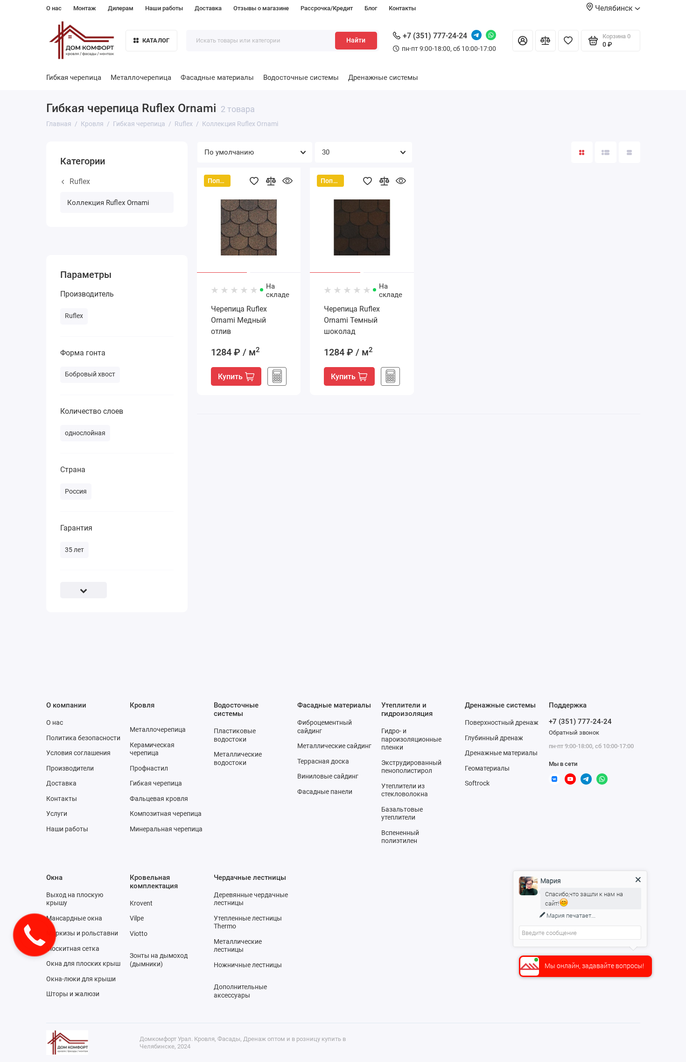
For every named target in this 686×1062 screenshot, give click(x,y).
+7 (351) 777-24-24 (435, 35)
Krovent (141, 903)
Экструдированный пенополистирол (411, 767)
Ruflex (80, 181)
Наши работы (164, 8)
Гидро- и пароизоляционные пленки (411, 739)
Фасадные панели (324, 791)
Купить (230, 376)
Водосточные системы (301, 77)
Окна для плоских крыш (83, 963)
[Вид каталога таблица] (629, 152)
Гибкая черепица (73, 77)
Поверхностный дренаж (502, 722)
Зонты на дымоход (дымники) (159, 960)
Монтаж (84, 8)
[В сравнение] (271, 181)
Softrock (477, 783)
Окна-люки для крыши (81, 979)
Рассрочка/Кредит (327, 8)
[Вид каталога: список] (605, 152)
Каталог (156, 40)
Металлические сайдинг (334, 746)
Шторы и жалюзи (72, 994)
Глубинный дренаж (494, 738)
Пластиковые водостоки (235, 735)
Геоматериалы (487, 768)
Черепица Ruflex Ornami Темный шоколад (352, 320)
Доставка (208, 8)
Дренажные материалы (501, 753)
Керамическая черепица (152, 749)
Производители (70, 768)
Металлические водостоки (238, 758)
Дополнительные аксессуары (240, 991)
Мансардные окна (74, 918)
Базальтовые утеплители (402, 813)
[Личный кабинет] (522, 40)
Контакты (402, 8)
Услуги (56, 813)
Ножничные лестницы (248, 965)
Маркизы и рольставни (82, 933)
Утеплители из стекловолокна (404, 790)
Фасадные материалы (217, 77)
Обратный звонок (574, 732)
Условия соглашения (78, 753)
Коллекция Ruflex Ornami (108, 202)
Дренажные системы (383, 77)
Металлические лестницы (238, 946)
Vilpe (137, 918)
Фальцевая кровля (159, 798)
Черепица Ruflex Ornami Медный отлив (239, 320)
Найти (355, 40)
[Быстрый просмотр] (287, 181)
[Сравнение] (545, 40)
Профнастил (149, 768)
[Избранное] (568, 40)
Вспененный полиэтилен (400, 837)
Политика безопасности (83, 738)
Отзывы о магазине (261, 8)
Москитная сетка (72, 948)
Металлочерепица (141, 77)
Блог (370, 8)
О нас (54, 8)
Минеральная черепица (166, 829)
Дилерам (120, 8)
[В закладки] (254, 181)
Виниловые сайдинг (327, 776)
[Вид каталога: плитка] (582, 152)
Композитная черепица (166, 813)
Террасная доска (323, 761)
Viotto (138, 933)
